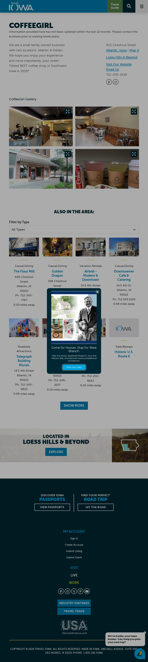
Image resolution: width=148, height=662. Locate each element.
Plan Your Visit (74, 367)
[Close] (97, 292)
